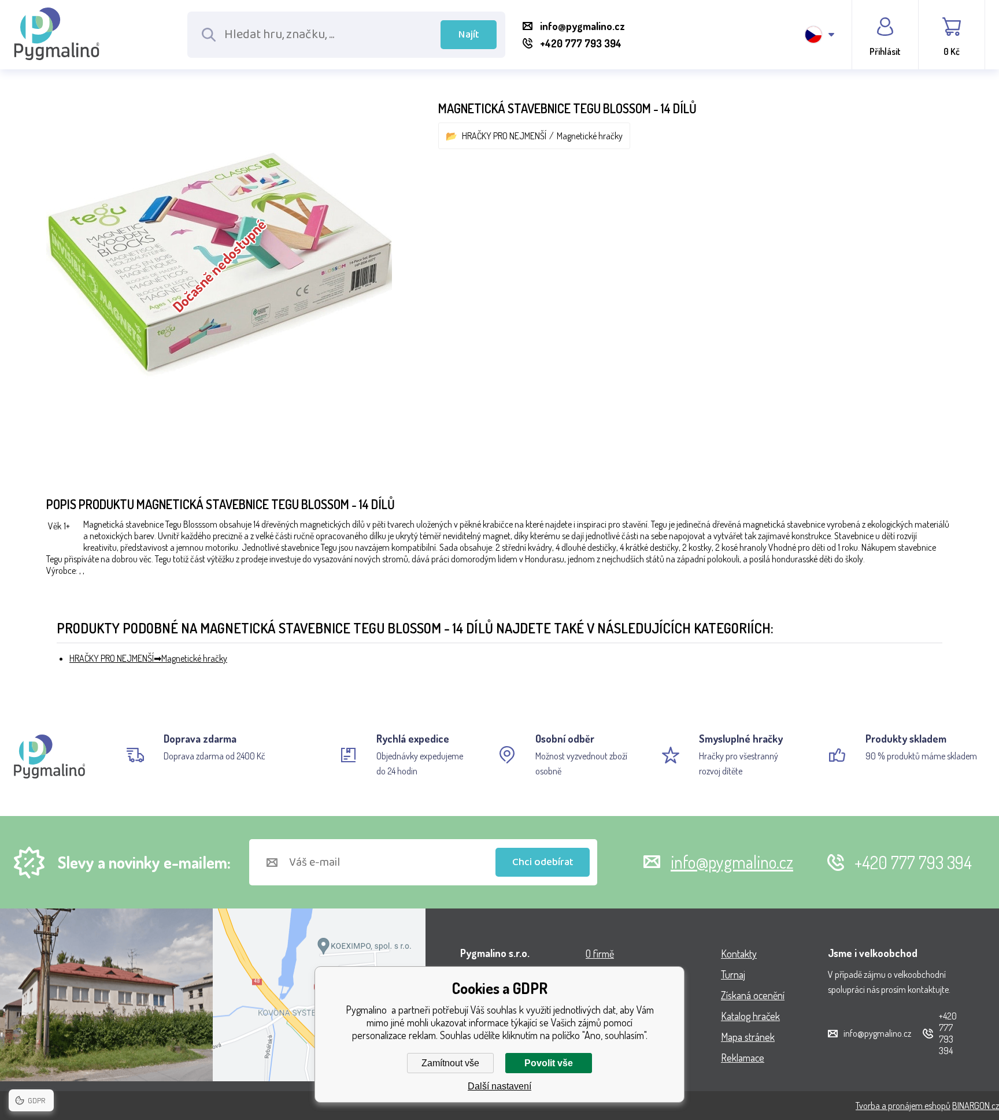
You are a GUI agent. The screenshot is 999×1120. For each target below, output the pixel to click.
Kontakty (739, 953)
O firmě (600, 953)
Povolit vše (548, 1063)
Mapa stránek (748, 1036)
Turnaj (733, 974)
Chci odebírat (543, 862)
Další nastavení (499, 1086)
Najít (468, 35)
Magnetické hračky (590, 136)
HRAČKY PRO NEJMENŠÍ (504, 136)
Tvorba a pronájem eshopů (903, 1105)
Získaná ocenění (753, 995)
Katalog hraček (750, 1016)
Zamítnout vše (450, 1063)
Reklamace (742, 1057)
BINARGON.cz (975, 1105)
